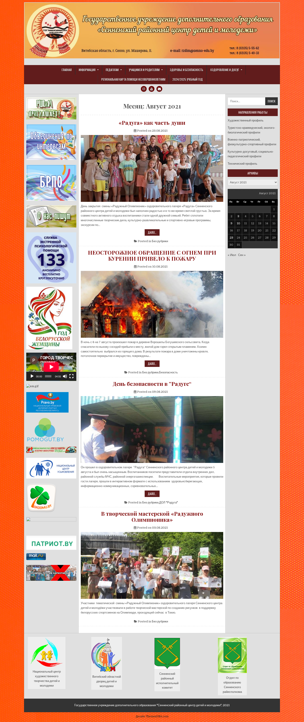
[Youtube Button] (151, 89)
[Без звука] (65, 376)
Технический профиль (242, 163)
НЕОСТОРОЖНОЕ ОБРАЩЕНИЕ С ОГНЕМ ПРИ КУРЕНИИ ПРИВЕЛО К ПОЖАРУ (152, 255)
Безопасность (168, 372)
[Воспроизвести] (32, 376)
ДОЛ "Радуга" (168, 502)
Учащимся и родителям (144, 69)
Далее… (154, 233)
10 (238, 223)
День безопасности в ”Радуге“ (152, 384)
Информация (87, 69)
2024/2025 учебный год (187, 79)
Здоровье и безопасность (186, 69)
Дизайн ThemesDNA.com (152, 716)
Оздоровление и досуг (224, 69)
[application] (51, 367)
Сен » (242, 255)
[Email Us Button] (159, 89)
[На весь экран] (71, 376)
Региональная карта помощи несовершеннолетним (133, 79)
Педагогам (112, 69)
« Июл (232, 255)
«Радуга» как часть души (152, 122)
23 (231, 237)
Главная (67, 69)
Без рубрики (160, 241)
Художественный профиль (245, 120)
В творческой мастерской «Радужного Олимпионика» (152, 516)
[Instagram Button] (144, 89)
